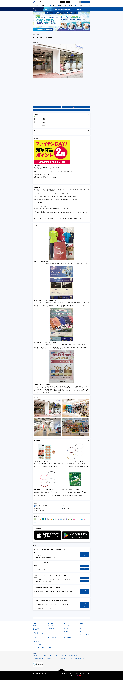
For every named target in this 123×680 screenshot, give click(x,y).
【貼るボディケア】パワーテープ (38, 632)
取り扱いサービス (38, 503)
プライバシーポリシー (63, 673)
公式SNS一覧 (88, 673)
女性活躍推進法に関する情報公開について (39, 658)
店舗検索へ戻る (36, 34)
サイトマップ (82, 673)
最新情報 (36, 138)
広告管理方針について (45, 655)
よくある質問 (35, 627)
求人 (61, 109)
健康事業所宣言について (51, 658)
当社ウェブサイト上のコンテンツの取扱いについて (59, 655)
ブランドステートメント (83, 627)
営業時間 (36, 114)
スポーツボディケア (52, 637)
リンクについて (71, 673)
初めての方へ (66, 631)
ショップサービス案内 (51, 625)
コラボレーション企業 (36, 642)
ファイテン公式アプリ (39, 528)
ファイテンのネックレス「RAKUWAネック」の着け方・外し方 (38, 629)
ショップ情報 (44, 5)
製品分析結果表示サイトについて (80, 658)
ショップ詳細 (84, 552)
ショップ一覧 (50, 627)
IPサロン (53, 5)
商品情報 (36, 5)
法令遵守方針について (36, 655)
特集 (71, 5)
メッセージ (81, 625)
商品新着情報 (35, 625)
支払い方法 (36, 516)
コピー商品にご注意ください (73, 655)
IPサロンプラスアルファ (67, 628)
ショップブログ (37, 225)
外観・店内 (36, 397)
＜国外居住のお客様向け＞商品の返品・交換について (65, 658)
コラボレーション (62, 5)
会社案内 (88, 5)
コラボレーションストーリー (37, 641)
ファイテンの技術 (79, 5)
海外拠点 (81, 631)
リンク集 (77, 673)
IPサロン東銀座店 (66, 625)
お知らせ (36, 130)
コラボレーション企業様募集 (37, 644)
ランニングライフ (51, 647)
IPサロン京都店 (66, 627)
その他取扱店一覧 (51, 628)
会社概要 (81, 628)
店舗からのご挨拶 (38, 187)
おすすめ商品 (37, 440)
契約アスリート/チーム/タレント (84, 634)
